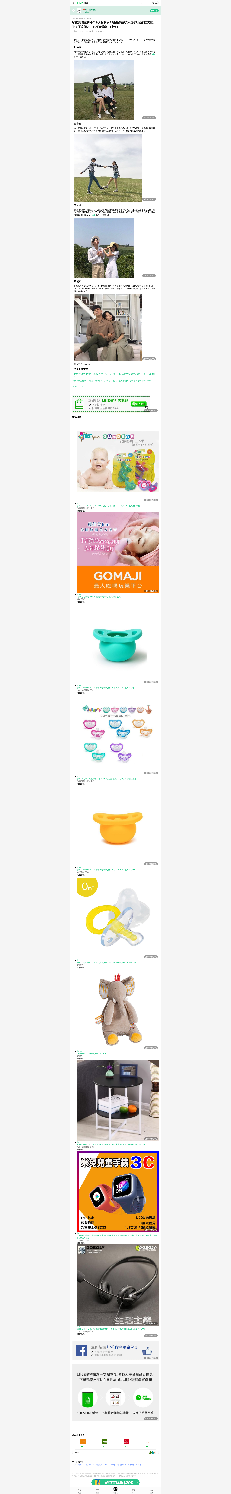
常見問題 (131, 1465)
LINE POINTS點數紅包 (111, 1465)
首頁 (73, 18)
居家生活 (88, 18)
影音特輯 (80, 18)
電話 (93, 215)
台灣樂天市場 (83, 872)
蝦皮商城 (81, 599)
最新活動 (88, 1465)
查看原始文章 (78, 387)
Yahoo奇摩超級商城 (85, 690)
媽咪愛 (80, 965)
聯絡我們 (138, 1465)
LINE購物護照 (97, 1465)
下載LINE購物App (78, 1465)
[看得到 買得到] (115, 36)
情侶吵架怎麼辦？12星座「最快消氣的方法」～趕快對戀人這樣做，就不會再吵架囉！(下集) (111, 381)
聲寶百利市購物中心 (85, 508)
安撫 (153, 54)
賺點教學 (123, 1465)
